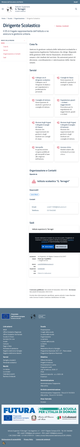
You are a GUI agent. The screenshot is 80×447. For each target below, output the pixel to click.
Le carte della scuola (47, 334)
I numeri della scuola (47, 341)
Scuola (10, 18)
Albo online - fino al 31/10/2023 (51, 395)
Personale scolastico (9, 362)
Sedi (4, 57)
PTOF (42, 372)
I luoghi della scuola (47, 332)
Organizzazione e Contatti (11, 54)
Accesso (43, 402)
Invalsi (5, 341)
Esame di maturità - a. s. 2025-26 (52, 374)
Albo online (44, 386)
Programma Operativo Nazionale (51, 353)
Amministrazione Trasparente (50, 383)
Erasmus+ (44, 376)
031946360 (41, 269)
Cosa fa (5, 46)
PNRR (42, 346)
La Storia (44, 344)
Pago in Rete (7, 346)
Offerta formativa (46, 360)
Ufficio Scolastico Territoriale (12, 334)
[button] (14, 40)
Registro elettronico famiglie (12, 351)
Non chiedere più (61, 246)
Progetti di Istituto (47, 362)
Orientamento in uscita (48, 365)
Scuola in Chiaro (8, 337)
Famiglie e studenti (9, 360)
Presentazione (45, 329)
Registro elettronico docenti (12, 353)
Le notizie (6, 369)
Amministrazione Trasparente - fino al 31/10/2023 (58, 393)
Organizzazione (19, 18)
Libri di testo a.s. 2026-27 (49, 369)
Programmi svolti (46, 367)
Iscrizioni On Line (9, 339)
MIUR (5, 329)
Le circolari (6, 371)
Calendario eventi (9, 374)
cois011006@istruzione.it (45, 264)
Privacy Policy (28, 439)
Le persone (44, 339)
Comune (6, 344)
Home (3, 18)
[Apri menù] (3, 9)
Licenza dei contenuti (43, 439)
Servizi (5, 50)
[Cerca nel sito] (76, 9)
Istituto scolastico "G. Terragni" (53, 181)
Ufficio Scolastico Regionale (12, 332)
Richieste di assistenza (10, 348)
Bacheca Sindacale (9, 376)
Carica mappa (49, 246)
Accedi (76, 2)
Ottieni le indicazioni (44, 273)
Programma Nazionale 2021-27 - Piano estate (56, 351)
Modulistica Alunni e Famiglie (50, 348)
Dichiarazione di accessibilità (11, 439)
